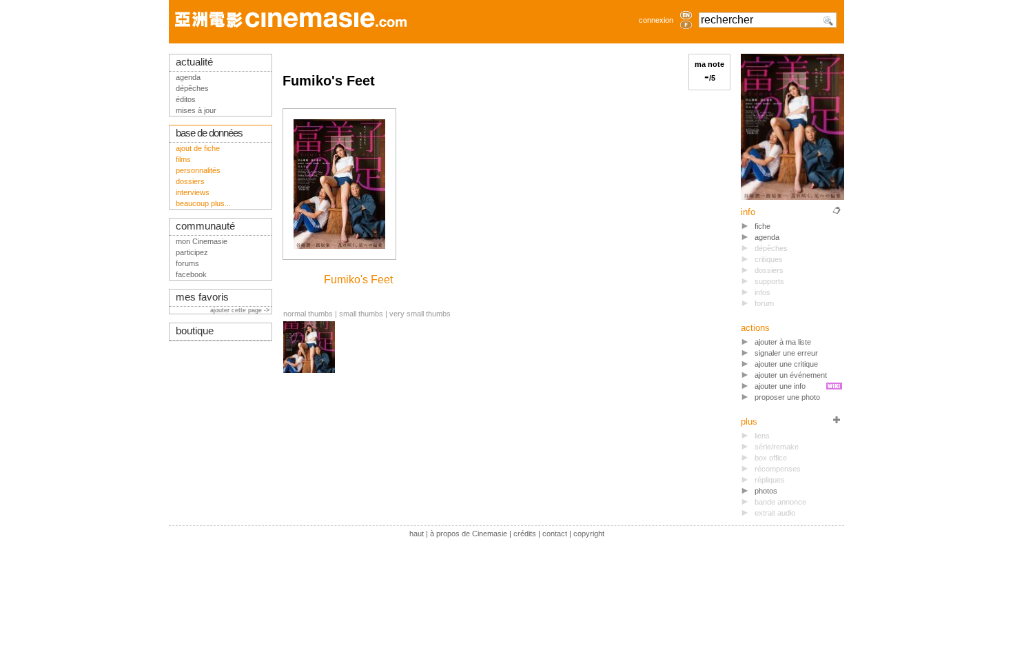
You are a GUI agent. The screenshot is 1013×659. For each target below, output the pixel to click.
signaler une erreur (786, 353)
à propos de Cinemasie (468, 533)
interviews (192, 192)
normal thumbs (308, 314)
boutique (195, 330)
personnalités (198, 170)
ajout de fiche (198, 148)
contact (554, 533)
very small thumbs (420, 314)
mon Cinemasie (201, 241)
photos (766, 491)
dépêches (192, 88)
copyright (588, 533)
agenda (767, 237)
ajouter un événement (791, 375)
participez (192, 252)
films (183, 159)
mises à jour (196, 110)
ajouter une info (780, 386)
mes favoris (202, 297)
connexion (656, 20)
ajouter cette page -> (241, 310)
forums (187, 263)
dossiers (190, 181)
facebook (191, 274)
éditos (186, 99)
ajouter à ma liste (783, 342)
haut (416, 533)
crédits (524, 533)
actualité (194, 62)
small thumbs (361, 314)
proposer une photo (787, 397)
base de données (209, 133)
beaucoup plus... (203, 203)
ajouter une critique (786, 364)
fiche (762, 226)
